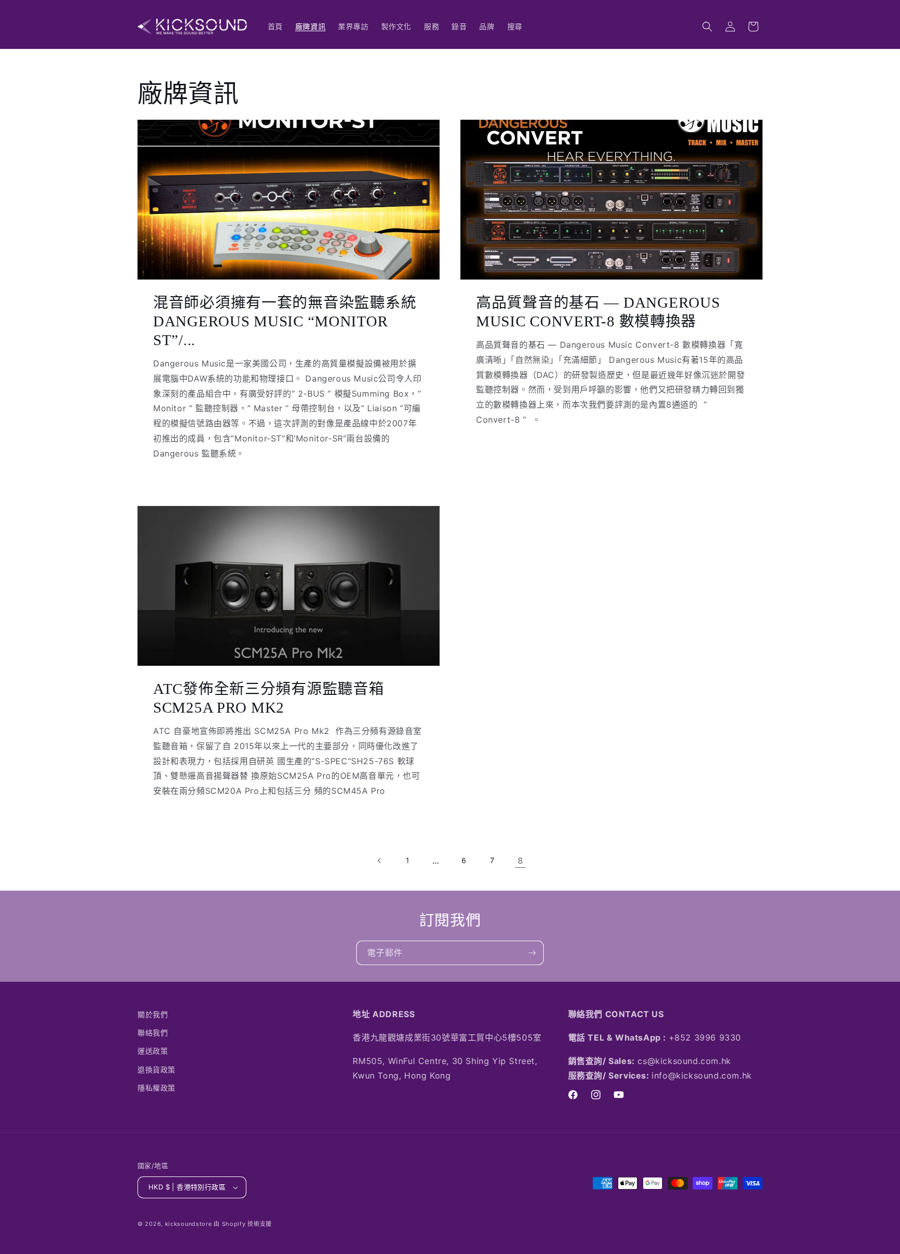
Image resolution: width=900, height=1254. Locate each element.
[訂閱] (531, 953)
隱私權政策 (157, 1087)
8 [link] (520, 860)
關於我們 (153, 1014)
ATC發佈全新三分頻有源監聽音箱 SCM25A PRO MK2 (268, 698)
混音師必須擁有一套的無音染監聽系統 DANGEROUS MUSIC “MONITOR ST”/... (284, 321)
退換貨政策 (157, 1069)
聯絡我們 (153, 1032)
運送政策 (153, 1050)
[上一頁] (379, 860)
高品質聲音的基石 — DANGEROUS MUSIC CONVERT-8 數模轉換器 (598, 312)
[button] (707, 26)
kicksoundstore (188, 1223)
